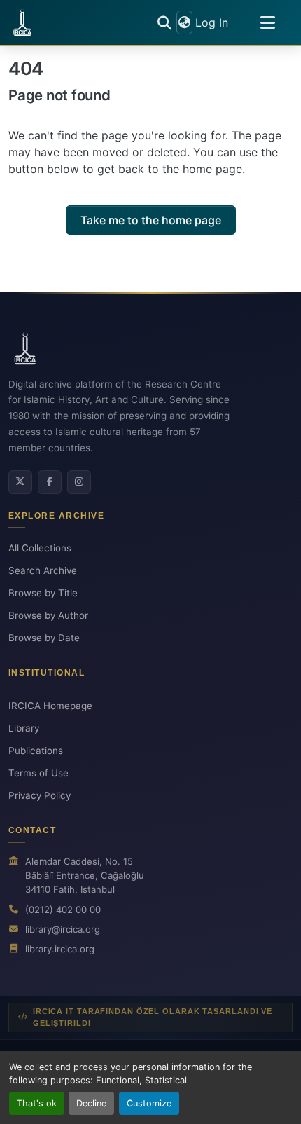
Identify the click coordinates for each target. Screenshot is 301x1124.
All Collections (39, 548)
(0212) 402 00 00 (63, 909)
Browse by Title (43, 592)
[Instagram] (79, 482)
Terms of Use (38, 773)
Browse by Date (44, 637)
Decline (91, 1103)
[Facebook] (50, 482)
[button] (22, 22)
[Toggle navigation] (267, 22)
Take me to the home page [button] (150, 220)
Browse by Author (48, 615)
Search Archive (42, 570)
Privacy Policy (39, 795)
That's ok (37, 1103)
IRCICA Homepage (50, 705)
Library (23, 728)
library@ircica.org (62, 929)
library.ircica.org (59, 948)
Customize (149, 1103)
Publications (35, 750)
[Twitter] (20, 482)
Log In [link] (211, 22)
